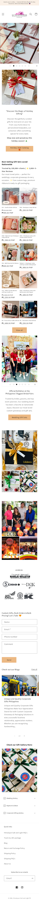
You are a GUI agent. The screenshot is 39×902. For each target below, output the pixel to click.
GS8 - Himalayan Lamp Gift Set (28, 207)
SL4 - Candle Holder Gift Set (9, 207)
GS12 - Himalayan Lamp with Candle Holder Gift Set (28, 236)
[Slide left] (14, 736)
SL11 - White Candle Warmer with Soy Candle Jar (9, 291)
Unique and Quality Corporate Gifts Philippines (17, 700)
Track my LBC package (12, 838)
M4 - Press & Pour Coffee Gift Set (10, 320)
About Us (7, 864)
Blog (5, 843)
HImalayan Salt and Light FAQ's (15, 833)
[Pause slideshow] (37, 66)
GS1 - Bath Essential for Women (10, 263)
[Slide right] (24, 736)
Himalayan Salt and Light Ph (22, 898)
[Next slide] (29, 66)
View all (19, 330)
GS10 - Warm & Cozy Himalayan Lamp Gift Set (10, 236)
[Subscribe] (32, 878)
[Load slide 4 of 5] (22, 65)
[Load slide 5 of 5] (25, 65)
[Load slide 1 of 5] (13, 65)
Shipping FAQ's (9, 858)
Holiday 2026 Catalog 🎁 (19, 149)
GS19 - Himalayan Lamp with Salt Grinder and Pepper (28, 291)
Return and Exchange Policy (14, 848)
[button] (3, 14)
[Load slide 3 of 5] (19, 65)
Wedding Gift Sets (19, 417)
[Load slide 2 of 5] (16, 65)
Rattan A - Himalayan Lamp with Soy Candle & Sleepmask (28, 263)
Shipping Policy (10, 853)
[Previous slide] (10, 66)
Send (9, 660)
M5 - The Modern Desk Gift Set (28, 320)
